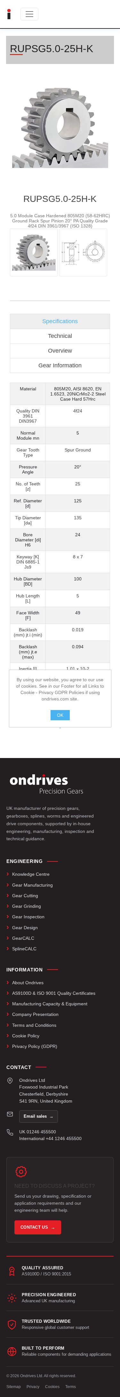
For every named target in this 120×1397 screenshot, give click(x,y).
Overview (60, 350)
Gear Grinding (26, 906)
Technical (60, 336)
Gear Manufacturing (32, 885)
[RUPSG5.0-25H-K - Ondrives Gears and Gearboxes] (34, 252)
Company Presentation (35, 1014)
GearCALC (23, 938)
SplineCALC (24, 948)
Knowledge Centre (31, 874)
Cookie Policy (25, 1035)
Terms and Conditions (34, 1025)
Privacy (33, 1387)
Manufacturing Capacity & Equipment (49, 1003)
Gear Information (60, 365)
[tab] (60, 321)
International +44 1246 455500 (50, 1138)
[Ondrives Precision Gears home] (46, 784)
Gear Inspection (28, 916)
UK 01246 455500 (37, 1131)
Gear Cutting (25, 895)
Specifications (60, 321)
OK (60, 715)
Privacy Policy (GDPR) (34, 1046)
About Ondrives (28, 982)
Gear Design (25, 927)
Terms (70, 1387)
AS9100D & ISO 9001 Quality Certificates (53, 993)
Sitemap (13, 1387)
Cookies (52, 1387)
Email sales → (38, 1116)
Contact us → (37, 1227)
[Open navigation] (29, 14)
